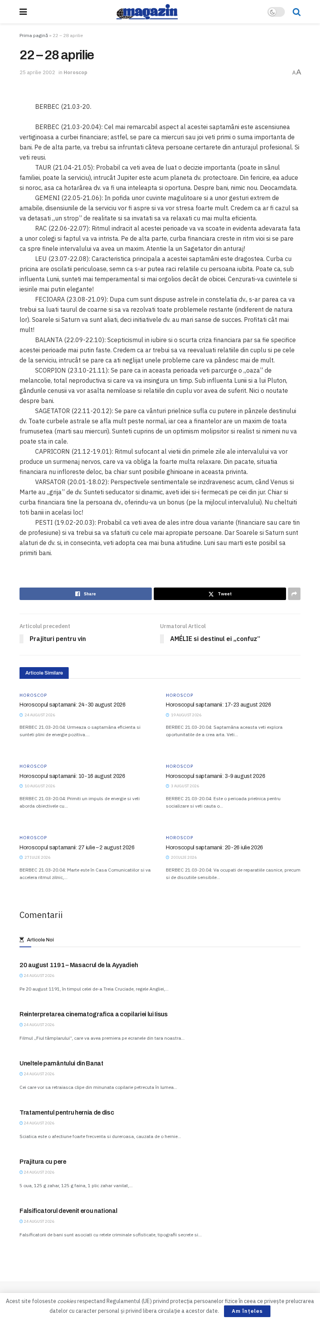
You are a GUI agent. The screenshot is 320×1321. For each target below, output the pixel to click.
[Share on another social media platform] (294, 594)
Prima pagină (34, 35)
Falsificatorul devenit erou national (68, 1210)
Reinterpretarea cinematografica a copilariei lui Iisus (94, 1014)
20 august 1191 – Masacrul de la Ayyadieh (79, 965)
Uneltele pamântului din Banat (61, 1063)
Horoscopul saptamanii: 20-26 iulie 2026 (214, 847)
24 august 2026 (38, 975)
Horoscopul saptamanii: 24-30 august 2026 (73, 705)
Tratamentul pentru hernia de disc (67, 1112)
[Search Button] (296, 11)
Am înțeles (247, 1311)
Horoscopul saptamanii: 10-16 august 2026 (72, 776)
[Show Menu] (23, 11)
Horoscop (75, 72)
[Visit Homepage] (147, 12)
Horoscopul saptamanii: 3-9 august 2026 (215, 776)
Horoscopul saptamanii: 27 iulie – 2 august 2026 (77, 847)
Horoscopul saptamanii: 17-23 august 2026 (218, 705)
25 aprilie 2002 (37, 72)
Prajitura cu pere (43, 1161)
